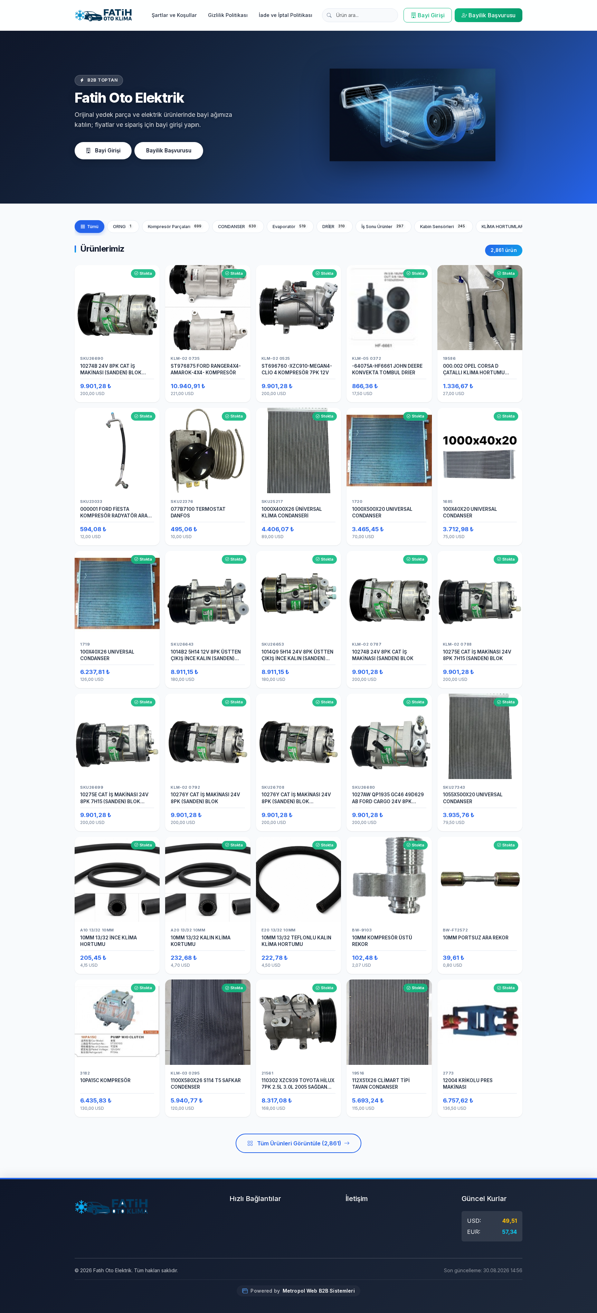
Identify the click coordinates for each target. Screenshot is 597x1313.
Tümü (92, 226)
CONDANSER (237, 226)
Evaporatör (289, 226)
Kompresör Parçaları (175, 226)
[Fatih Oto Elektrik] (103, 15)
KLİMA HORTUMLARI (509, 226)
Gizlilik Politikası (228, 15)
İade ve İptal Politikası (285, 15)
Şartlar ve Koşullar (174, 15)
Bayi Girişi (431, 15)
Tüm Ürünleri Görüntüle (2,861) (299, 1143)
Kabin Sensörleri (442, 226)
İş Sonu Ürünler (382, 226)
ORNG (122, 226)
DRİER (333, 226)
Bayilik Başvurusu (491, 15)
